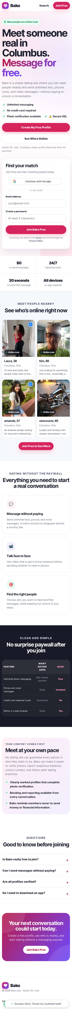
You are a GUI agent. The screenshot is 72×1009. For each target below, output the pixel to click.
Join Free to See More (36, 446)
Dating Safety (18, 1001)
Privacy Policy (36, 240)
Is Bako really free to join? (21, 859)
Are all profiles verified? (19, 881)
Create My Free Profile (36, 127)
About (5, 1001)
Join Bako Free (36, 229)
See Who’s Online (36, 138)
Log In (60, 1001)
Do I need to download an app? (24, 893)
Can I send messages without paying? (29, 870)
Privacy (41, 1001)
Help (31, 1001)
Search (44, 5)
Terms (38, 237)
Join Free (61, 5)
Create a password (16, 211)
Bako (15, 5)
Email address (13, 196)
